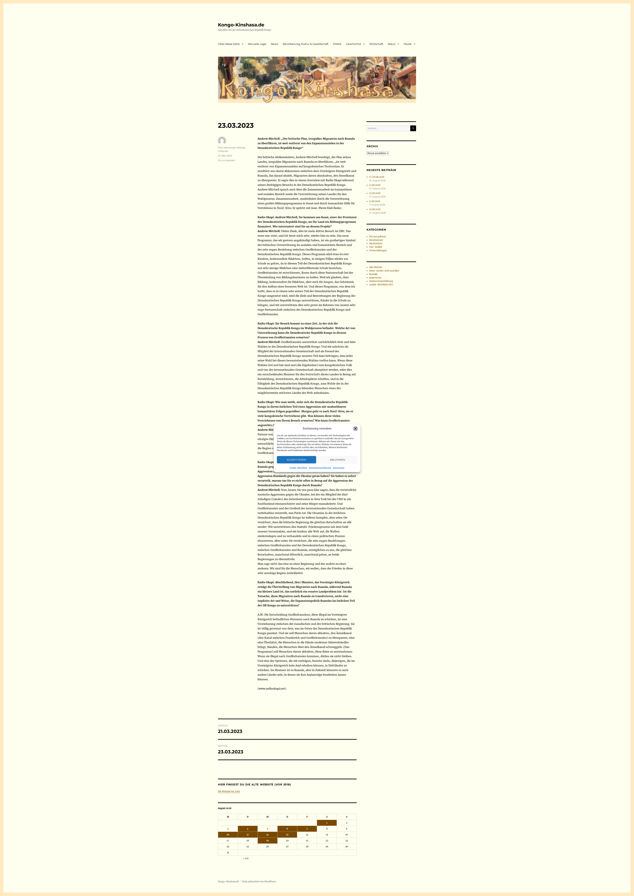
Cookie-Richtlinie (298, 467)
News (274, 44)
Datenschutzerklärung (320, 467)
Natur (391, 44)
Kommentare (376, 240)
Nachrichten (375, 243)
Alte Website (375, 267)
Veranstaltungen (378, 250)
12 (267, 834)
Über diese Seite (229, 44)
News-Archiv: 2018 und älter (384, 270)
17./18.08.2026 (376, 177)
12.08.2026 (375, 185)
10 (228, 834)
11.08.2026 (374, 201)
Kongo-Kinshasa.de (241, 25)
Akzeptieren (296, 459)
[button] (355, 428)
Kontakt (373, 274)
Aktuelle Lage (257, 44)
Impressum (338, 467)
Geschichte (353, 44)
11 (248, 834)
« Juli (245, 858)
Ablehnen (337, 459)
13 (287, 834)
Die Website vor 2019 (229, 791)
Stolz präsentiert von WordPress (259, 881)
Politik (337, 44)
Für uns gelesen (226, 160)
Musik (408, 44)
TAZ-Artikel (375, 247)
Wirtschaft (376, 44)
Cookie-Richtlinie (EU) (381, 284)
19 (267, 840)
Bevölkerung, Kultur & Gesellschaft (306, 44)
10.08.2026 (375, 209)
